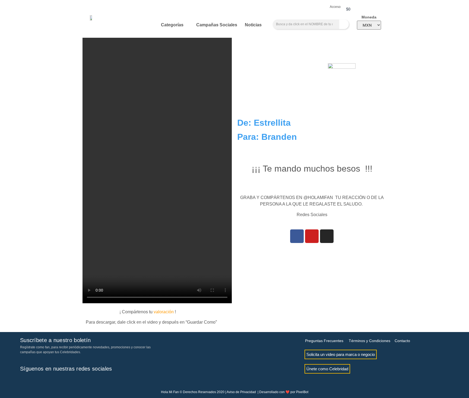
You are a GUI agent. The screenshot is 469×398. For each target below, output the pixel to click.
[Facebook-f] (24, 381)
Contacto (402, 341)
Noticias (253, 25)
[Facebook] (297, 236)
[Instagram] (327, 236)
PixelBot (302, 392)
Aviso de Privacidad (241, 392)
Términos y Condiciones (369, 341)
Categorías (172, 25)
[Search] (344, 24)
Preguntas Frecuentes (324, 341)
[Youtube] (312, 236)
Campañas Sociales (216, 25)
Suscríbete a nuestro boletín (55, 340)
